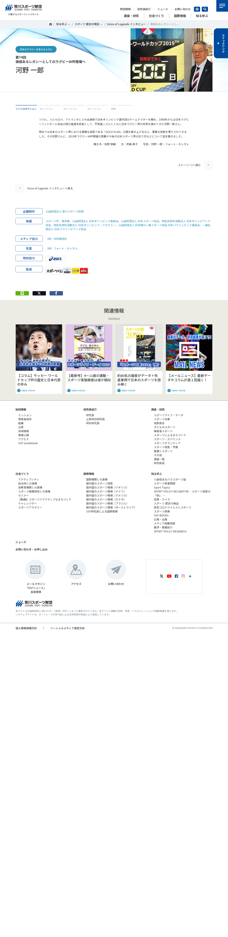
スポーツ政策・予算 (166, 447)
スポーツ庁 (52, 221)
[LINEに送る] (22, 293)
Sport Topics (162, 487)
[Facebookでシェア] (56, 293)
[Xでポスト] (39, 293)
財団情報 (125, 9)
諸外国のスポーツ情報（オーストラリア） (111, 507)
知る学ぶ (61, 24)
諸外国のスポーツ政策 (99, 483)
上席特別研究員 (95, 419)
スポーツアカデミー (30, 507)
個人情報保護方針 (26, 628)
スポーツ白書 (162, 419)
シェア (56, 96)
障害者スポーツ (163, 431)
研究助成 (159, 463)
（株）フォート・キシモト (62, 248)
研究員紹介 (144, 9)
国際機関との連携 (96, 479)
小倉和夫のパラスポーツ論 (170, 479)
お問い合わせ (183, 9)
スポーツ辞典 (162, 511)
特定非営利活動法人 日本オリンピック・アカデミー (85, 225)
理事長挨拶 (25, 419)
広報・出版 (160, 519)
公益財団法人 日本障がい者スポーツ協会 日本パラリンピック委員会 (159, 225)
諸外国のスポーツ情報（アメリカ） (107, 495)
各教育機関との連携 (30, 487)
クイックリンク (223, 43)
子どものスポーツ (164, 427)
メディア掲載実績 (164, 523)
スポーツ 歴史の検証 (87, 24)
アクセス (23, 439)
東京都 (66, 221)
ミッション (25, 415)
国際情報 (88, 474)
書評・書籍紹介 (163, 527)
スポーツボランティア (167, 443)
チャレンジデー (27, 503)
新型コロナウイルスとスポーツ (172, 507)
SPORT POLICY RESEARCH (170, 531)
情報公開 (23, 435)
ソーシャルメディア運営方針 (67, 628)
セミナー (23, 495)
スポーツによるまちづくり (170, 435)
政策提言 (159, 423)
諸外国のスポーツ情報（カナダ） (106, 499)
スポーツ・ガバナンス (167, 439)
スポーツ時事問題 (164, 483)
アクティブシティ (28, 479)
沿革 (21, 427)
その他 (158, 455)
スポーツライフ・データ (168, 415)
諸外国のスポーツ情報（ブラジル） (107, 503)
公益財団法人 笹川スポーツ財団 (65, 211)
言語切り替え (197, 9)
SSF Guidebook (28, 443)
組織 (21, 423)
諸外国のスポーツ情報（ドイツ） (106, 491)
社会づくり (22, 474)
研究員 (90, 415)
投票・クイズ (162, 499)
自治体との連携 (27, 483)
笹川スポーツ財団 (50, 24)
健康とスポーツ (163, 451)
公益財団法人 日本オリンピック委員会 (95, 221)
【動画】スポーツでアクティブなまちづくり (44, 499)
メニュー (222, 6)
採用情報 (23, 431)
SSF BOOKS (161, 515)
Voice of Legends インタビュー (126, 24)
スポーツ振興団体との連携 (34, 491)
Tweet (39, 96)
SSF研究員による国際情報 (102, 511)
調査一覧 (159, 459)
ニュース (162, 9)
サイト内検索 (205, 9)
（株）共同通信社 (56, 239)
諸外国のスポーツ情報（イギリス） (107, 487)
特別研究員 (92, 423)
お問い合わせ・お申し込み (32, 549)
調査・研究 (158, 409)
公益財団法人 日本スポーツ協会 (140, 221)
